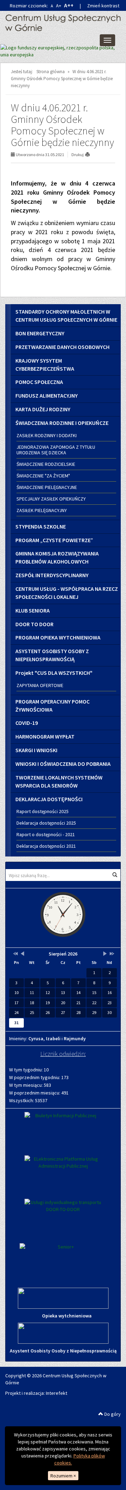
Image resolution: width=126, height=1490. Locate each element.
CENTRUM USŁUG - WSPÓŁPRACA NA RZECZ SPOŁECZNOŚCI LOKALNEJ (66, 592)
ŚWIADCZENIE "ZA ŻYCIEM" (43, 476)
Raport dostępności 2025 (42, 811)
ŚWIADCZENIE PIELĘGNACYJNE (46, 487)
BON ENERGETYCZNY (39, 333)
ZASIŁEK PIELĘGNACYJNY (41, 510)
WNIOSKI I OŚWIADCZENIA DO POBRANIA (63, 763)
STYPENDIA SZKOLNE (40, 526)
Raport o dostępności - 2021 (45, 834)
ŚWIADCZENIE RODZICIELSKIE (45, 464)
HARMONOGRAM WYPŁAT (45, 736)
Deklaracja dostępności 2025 (46, 823)
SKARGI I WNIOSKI (36, 750)
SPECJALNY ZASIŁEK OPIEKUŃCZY (51, 499)
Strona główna (50, 72)
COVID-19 (26, 722)
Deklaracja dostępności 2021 (46, 846)
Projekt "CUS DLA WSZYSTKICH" (53, 672)
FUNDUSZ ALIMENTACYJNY (46, 395)
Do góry (112, 1414)
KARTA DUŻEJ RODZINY (42, 409)
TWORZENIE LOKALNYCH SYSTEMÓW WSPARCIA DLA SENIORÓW (59, 781)
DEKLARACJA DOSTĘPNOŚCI (49, 799)
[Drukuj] (90, 154)
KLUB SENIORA (32, 610)
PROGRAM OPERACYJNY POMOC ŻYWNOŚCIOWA (52, 705)
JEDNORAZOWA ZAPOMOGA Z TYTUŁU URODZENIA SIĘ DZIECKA (55, 450)
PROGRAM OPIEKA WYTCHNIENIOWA (57, 637)
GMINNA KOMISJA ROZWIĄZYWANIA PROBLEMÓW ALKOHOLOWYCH (57, 557)
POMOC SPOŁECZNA (39, 381)
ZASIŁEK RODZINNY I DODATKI (46, 435)
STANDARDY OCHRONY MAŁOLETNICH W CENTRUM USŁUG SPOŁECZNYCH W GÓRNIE (66, 315)
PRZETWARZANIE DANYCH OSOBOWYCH (62, 346)
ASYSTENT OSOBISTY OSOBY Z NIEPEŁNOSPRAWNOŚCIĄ (52, 655)
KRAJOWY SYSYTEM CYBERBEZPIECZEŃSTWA (44, 364)
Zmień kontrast (103, 5)
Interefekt (56, 1393)
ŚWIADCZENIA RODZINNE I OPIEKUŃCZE (61, 422)
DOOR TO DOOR (34, 624)
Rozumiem (63, 1475)
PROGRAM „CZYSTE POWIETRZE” (54, 540)
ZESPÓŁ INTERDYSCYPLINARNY (52, 575)
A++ (69, 5)
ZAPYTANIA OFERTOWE (39, 685)
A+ (58, 5)
